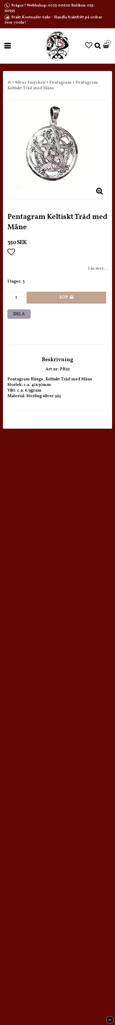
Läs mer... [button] (98, 268)
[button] (88, 46)
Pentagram (60, 82)
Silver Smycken (30, 82)
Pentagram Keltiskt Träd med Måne (52, 85)
